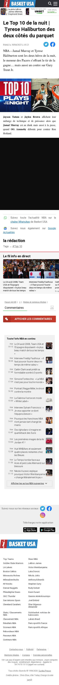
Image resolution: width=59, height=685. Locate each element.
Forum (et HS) (10, 302)
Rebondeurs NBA (11, 631)
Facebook (53, 44)
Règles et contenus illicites (34, 302)
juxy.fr (29, 680)
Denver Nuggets (10, 588)
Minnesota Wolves (11, 575)
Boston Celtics (9, 571)
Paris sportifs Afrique (38, 627)
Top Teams (8, 559)
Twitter (46, 44)
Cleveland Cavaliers (12, 604)
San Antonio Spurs (11, 600)
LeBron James (35, 563)
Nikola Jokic (34, 575)
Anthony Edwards (36, 580)
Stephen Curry (34, 584)
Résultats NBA (9, 623)
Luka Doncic (34, 571)
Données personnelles (42, 655)
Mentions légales (11, 655)
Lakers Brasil (34, 619)
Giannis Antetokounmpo (39, 596)
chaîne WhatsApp (20, 221)
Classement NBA (10, 619)
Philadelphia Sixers (11, 592)
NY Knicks (7, 584)
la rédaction (14, 240)
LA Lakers (7, 567)
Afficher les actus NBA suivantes (27, 483)
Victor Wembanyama (37, 567)
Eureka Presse (45, 671)
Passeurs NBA (9, 635)
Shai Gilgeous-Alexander (35, 605)
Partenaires (41, 649)
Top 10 (18, 246)
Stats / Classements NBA (12, 613)
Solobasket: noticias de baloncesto (39, 613)
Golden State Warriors (13, 563)
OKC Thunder (9, 596)
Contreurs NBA (9, 639)
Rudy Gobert (34, 588)
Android (47, 530)
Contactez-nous (16, 649)
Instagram (43, 515)
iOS (31, 530)
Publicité (29, 649)
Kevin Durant (34, 592)
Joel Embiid (33, 600)
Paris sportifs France (37, 623)
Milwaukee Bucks (11, 580)
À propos (26, 655)
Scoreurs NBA (9, 627)
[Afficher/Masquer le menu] (55, 4)
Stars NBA (33, 559)
